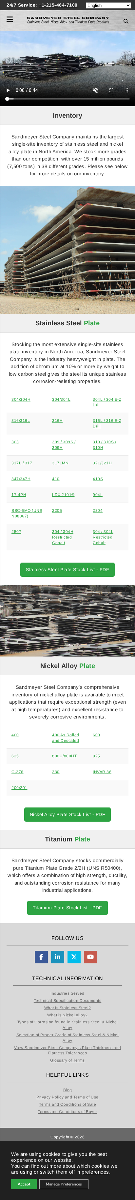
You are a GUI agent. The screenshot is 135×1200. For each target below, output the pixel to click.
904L (98, 494)
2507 (16, 531)
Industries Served (67, 993)
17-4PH (18, 494)
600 (96, 735)
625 (15, 756)
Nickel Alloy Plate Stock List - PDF (68, 814)
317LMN (60, 463)
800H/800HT (64, 756)
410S (98, 479)
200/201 (19, 787)
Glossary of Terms (67, 1060)
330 (56, 772)
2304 (98, 510)
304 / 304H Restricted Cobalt (62, 537)
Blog (67, 1090)
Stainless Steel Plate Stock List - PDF (67, 569)
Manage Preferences (64, 1184)
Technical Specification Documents (68, 1000)
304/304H (20, 399)
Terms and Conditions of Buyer (67, 1111)
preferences (95, 1172)
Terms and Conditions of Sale (67, 1104)
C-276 (17, 772)
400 (15, 735)
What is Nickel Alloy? (67, 1015)
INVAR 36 (102, 772)
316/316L (20, 420)
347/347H (20, 479)
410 (56, 479)
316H (57, 420)
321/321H (102, 463)
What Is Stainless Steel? (67, 1008)
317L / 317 (21, 463)
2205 (57, 510)
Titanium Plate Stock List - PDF (67, 907)
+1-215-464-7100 (58, 5)
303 (15, 442)
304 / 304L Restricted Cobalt (103, 537)
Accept (24, 1184)
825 (96, 756)
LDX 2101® (63, 494)
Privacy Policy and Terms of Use (67, 1097)
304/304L (61, 399)
